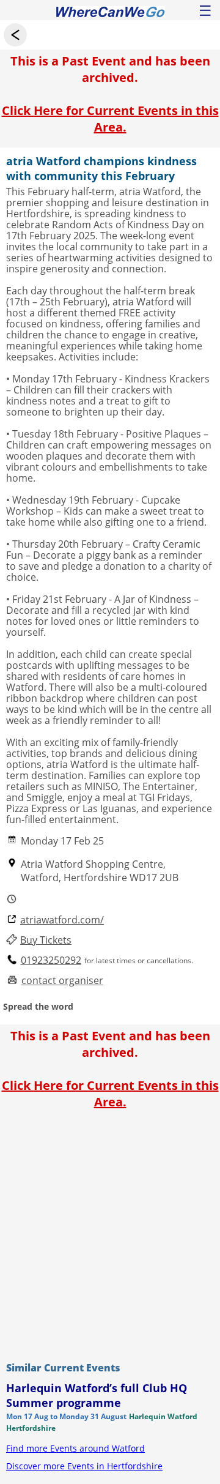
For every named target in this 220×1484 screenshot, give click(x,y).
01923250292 (51, 960)
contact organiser (62, 980)
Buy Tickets (46, 940)
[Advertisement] (110, 1232)
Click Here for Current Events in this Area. (110, 118)
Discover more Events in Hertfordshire (84, 1466)
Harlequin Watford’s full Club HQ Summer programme (96, 1395)
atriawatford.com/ (62, 920)
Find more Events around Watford (75, 1448)
